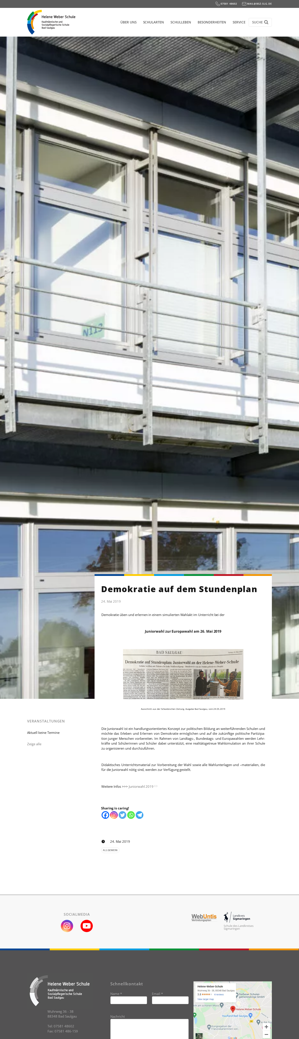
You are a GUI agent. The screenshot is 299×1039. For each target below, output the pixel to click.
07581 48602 (228, 3)
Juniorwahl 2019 (141, 786)
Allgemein (110, 850)
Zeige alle (34, 744)
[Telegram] (139, 815)
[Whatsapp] (131, 815)
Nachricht (117, 1016)
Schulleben (181, 22)
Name (116, 993)
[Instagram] (114, 815)
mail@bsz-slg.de (259, 3)
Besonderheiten (212, 22)
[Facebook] (105, 815)
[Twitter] (122, 815)
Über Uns (128, 22)
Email (157, 993)
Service (239, 22)
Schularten (153, 22)
